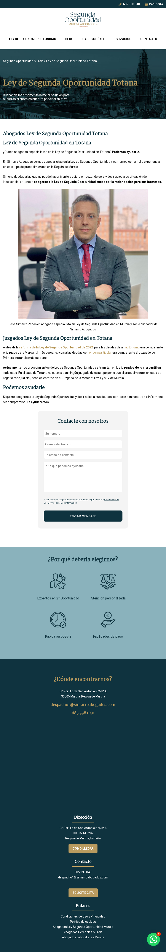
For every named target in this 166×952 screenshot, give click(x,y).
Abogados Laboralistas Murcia (83, 937)
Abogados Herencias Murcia (83, 932)
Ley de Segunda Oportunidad (32, 39)
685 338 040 (131, 4)
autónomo (132, 347)
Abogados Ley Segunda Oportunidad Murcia (83, 927)
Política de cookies (83, 921)
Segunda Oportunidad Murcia (23, 61)
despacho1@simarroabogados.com (83, 705)
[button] (153, 939)
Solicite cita (83, 893)
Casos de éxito (94, 39)
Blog (69, 39)
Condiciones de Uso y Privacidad (83, 916)
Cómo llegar (83, 848)
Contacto (148, 39)
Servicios (123, 39)
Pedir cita (155, 4)
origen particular (100, 352)
